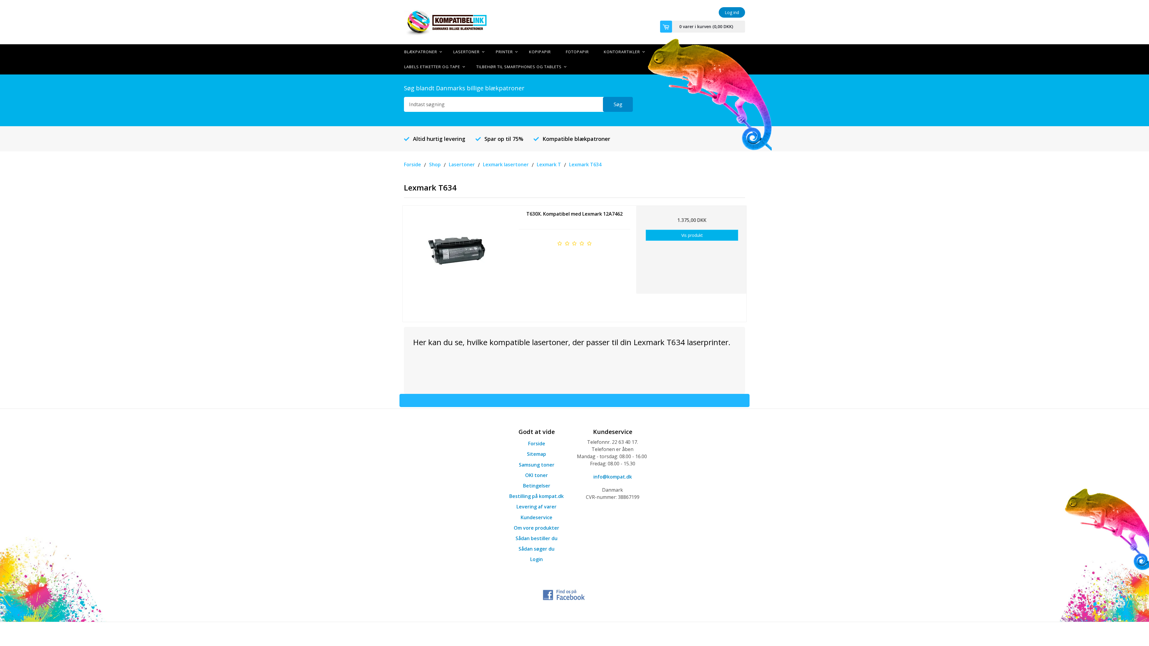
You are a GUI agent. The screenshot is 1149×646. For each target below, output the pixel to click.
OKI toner (536, 475)
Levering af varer (536, 506)
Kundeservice (536, 517)
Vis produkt (692, 235)
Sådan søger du (536, 549)
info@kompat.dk (612, 476)
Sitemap (536, 454)
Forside (536, 443)
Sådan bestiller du (536, 538)
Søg (618, 104)
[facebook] (564, 594)
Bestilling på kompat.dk (536, 496)
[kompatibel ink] (458, 22)
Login (536, 559)
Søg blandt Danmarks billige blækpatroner (464, 88)
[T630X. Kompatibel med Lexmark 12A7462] (457, 261)
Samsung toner (536, 464)
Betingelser (536, 485)
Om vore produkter (536, 528)
